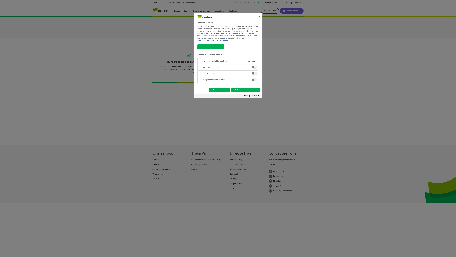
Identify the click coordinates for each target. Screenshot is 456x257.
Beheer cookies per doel (245, 90)
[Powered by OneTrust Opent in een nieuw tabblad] (252, 96)
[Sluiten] (259, 16)
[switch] (254, 67)
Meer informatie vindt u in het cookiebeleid (212, 40)
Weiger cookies (219, 90)
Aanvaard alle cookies (211, 47)
